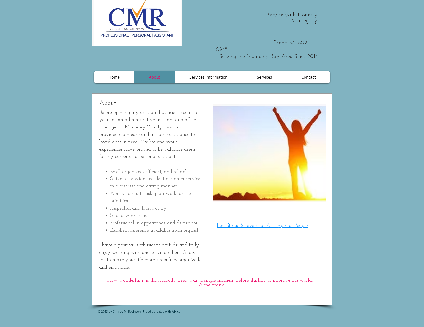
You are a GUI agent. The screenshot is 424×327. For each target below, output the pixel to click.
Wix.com (177, 311)
